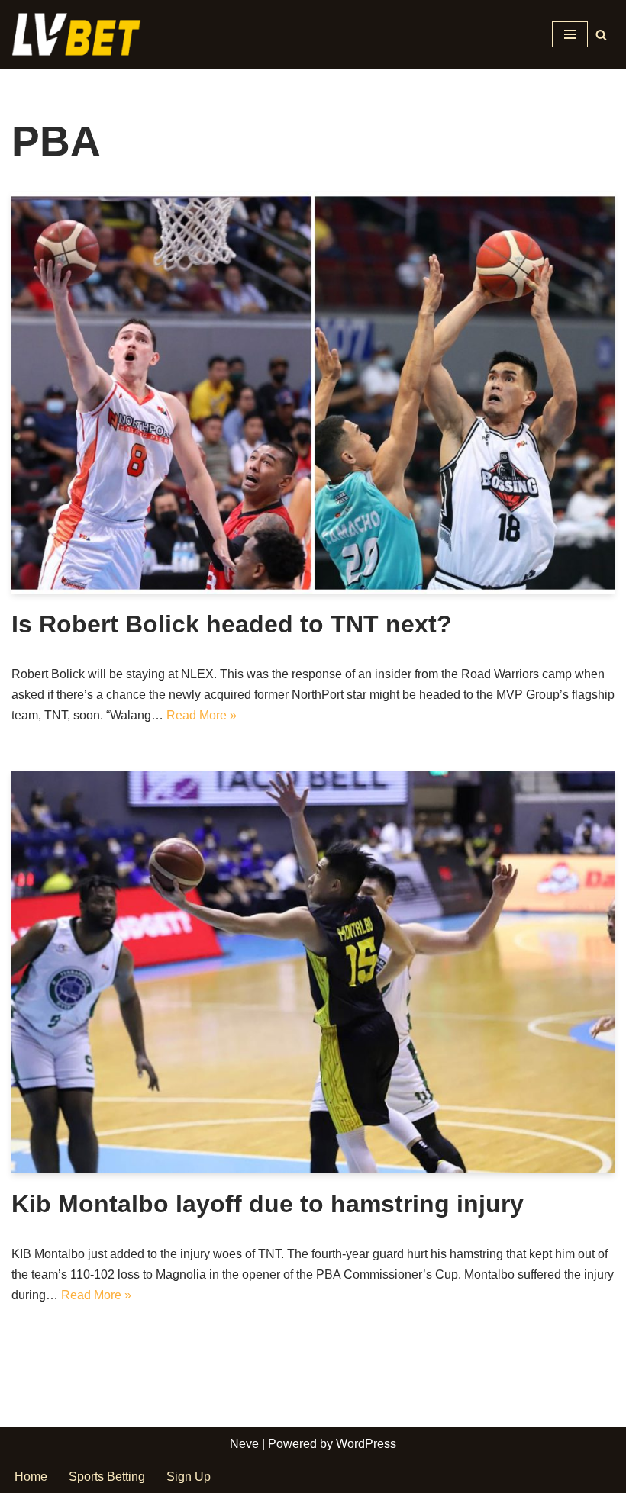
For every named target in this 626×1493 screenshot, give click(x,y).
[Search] (601, 34)
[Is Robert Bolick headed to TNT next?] (313, 393)
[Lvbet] (80, 34)
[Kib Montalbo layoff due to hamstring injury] (313, 972)
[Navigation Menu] (570, 34)
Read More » (201, 715)
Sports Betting (107, 1476)
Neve (244, 1443)
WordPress (366, 1443)
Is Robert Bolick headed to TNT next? (231, 624)
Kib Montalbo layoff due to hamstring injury (267, 1204)
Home (31, 1476)
